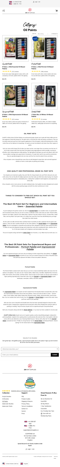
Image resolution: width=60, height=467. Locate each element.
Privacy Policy (25, 404)
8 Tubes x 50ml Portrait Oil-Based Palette (42, 66)
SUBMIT (54, 354)
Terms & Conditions (27, 406)
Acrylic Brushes (6, 396)
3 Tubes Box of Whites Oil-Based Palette (42, 113)
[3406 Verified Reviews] (30, 389)
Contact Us (25, 408)
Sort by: (34, 33)
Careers (24, 411)
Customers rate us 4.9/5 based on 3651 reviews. (23, 391)
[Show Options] (57, 349)
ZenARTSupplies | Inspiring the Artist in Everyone (44, 456)
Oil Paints (5, 401)
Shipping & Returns (27, 401)
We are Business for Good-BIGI (46, 400)
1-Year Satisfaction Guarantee (46, 407)
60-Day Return (45, 403)
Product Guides (26, 399)
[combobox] (29, 349)
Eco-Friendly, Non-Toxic (47, 411)
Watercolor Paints (7, 406)
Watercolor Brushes (7, 404)
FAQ (23, 396)
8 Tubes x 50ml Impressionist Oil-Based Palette (15, 113)
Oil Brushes (5, 399)
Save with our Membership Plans (46, 415)
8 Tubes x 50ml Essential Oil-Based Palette (13, 66)
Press (23, 413)
